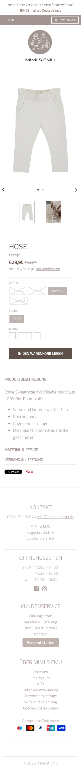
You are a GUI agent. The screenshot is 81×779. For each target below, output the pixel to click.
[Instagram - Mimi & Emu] (44, 588)
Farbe (13, 311)
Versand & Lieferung (23, 459)
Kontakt (40, 634)
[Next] (76, 190)
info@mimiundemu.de (55, 516)
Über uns (40, 672)
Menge (13, 329)
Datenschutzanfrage (40, 696)
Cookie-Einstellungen (40, 708)
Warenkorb (67, 19)
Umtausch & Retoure (40, 628)
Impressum (41, 678)
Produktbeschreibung (25, 379)
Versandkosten (48, 269)
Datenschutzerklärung (40, 690)
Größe (14, 283)
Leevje (14, 255)
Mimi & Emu (48, 763)
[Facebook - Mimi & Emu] (36, 588)
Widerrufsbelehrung (40, 702)
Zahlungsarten (40, 616)
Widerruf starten (40, 642)
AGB (40, 684)
